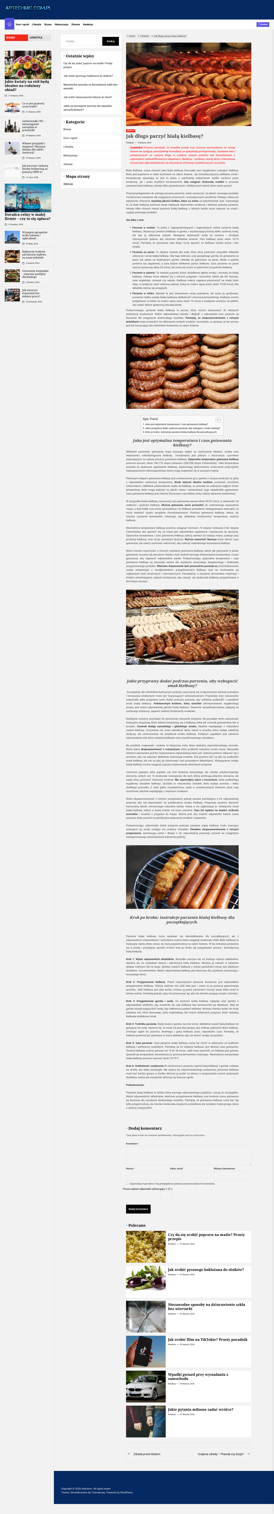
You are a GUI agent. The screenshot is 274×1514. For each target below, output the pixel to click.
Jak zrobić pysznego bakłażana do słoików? (206, 1269)
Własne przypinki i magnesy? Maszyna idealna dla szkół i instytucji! (34, 148)
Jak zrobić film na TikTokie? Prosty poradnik (208, 1339)
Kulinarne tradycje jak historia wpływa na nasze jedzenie (34, 254)
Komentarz (133, 1143)
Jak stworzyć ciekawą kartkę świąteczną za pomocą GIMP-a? (35, 169)
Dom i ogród (22, 24)
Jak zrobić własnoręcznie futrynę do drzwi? (87, 97)
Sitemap (68, 184)
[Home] (9, 25)
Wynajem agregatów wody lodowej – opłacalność (35, 235)
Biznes (48, 24)
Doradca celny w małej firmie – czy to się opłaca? (28, 216)
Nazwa (130, 1168)
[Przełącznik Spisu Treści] (216, 419)
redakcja (130, 142)
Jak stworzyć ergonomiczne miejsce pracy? (31, 293)
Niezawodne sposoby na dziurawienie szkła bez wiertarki (206, 1306)
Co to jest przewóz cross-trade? (33, 105)
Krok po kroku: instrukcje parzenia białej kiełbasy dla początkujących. (181, 432)
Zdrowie (75, 24)
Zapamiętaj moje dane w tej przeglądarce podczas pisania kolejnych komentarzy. (172, 1183)
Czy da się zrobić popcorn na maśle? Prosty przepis (206, 1236)
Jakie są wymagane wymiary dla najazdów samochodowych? (87, 108)
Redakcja (88, 24)
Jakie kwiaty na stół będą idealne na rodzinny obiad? (27, 85)
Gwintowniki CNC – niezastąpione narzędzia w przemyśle (33, 125)
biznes (10, 38)
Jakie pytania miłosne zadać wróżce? (200, 1409)
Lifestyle (36, 24)
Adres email (177, 1168)
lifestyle (36, 38)
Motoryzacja (61, 24)
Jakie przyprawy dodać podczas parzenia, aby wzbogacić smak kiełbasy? (182, 428)
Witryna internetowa (224, 1168)
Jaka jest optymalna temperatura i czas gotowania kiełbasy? (176, 424)
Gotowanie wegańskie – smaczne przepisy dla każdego (35, 274)
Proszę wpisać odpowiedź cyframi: (141, 1189)
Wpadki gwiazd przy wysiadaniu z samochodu (198, 1376)
